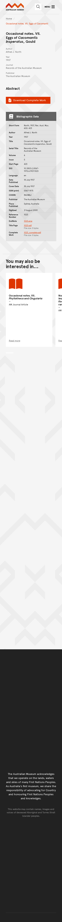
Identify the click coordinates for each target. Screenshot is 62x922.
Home (9, 18)
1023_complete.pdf (32, 232)
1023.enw (28, 221)
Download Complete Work (29, 100)
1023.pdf (28, 225)
